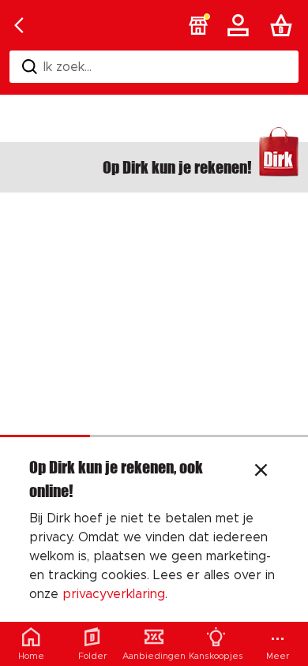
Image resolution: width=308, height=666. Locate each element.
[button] (198, 25)
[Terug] (18, 25)
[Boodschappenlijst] (284, 25)
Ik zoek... (67, 67)
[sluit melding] (261, 471)
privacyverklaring (113, 594)
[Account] (241, 25)
